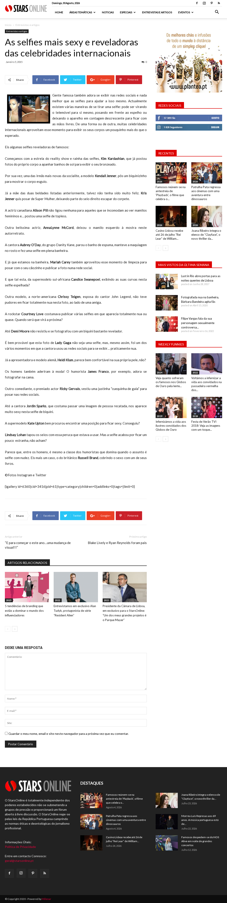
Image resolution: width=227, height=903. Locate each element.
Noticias (108, 12)
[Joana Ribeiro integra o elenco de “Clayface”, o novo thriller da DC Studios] (206, 216)
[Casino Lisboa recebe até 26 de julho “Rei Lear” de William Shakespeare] (171, 216)
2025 (9, 600)
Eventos (184, 12)
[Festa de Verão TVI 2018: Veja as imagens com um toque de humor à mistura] (206, 407)
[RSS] (218, 3)
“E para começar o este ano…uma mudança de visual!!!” (38, 545)
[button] (216, 12)
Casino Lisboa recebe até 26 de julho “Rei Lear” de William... (169, 234)
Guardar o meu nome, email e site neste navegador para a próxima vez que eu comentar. (68, 733)
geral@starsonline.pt (19, 860)
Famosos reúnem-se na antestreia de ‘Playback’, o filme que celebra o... (124, 798)
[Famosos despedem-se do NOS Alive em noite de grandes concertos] (167, 843)
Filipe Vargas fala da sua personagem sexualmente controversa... (197, 323)
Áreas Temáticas (80, 12)
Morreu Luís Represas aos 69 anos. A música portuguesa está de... (200, 820)
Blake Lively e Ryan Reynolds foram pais (117, 543)
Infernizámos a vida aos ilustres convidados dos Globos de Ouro (171, 425)
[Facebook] (197, 3)
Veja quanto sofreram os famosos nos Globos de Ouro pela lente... (171, 382)
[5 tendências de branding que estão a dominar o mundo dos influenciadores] (27, 587)
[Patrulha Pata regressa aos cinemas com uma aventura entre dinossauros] (206, 172)
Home (59, 12)
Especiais (126, 12)
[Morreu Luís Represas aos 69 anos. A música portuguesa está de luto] (167, 821)
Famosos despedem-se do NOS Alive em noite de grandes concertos (200, 841)
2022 (57, 600)
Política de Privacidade (20, 847)
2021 (106, 600)
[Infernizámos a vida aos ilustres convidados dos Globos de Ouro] (171, 407)
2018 (195, 416)
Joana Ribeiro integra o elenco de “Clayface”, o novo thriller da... (206, 234)
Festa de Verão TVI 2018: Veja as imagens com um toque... (205, 425)
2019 (159, 416)
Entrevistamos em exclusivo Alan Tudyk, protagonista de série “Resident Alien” (75, 610)
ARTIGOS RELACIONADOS (27, 563)
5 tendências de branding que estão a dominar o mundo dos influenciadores (24, 610)
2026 (159, 181)
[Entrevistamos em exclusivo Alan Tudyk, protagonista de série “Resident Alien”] (76, 587)
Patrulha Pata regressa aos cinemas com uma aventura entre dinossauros (126, 820)
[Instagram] (204, 3)
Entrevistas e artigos (157, 12)
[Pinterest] (211, 3)
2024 (159, 372)
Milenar (46, 899)
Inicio (8, 25)
